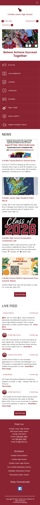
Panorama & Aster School (19, 475)
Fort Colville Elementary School (19, 467)
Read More (27, 347)
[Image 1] (27, 46)
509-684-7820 (21, 437)
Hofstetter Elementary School (19, 471)
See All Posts (20, 294)
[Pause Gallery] (35, 42)
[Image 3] (33, 46)
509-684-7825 (20, 439)
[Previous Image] (6, 46)
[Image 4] (36, 46)
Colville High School (19, 459)
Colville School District (19, 455)
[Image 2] (30, 46)
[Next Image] (11, 46)
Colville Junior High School (19, 463)
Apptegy (24, 502)
